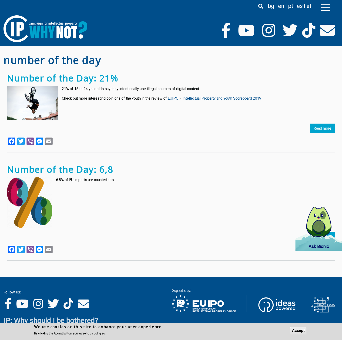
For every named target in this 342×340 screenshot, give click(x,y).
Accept (298, 331)
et (308, 6)
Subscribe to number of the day (5, 269)
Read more (322, 128)
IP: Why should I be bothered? (50, 320)
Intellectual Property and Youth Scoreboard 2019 (222, 98)
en (281, 6)
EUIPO (173, 98)
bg (271, 6)
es (300, 6)
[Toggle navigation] (325, 8)
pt (290, 6)
